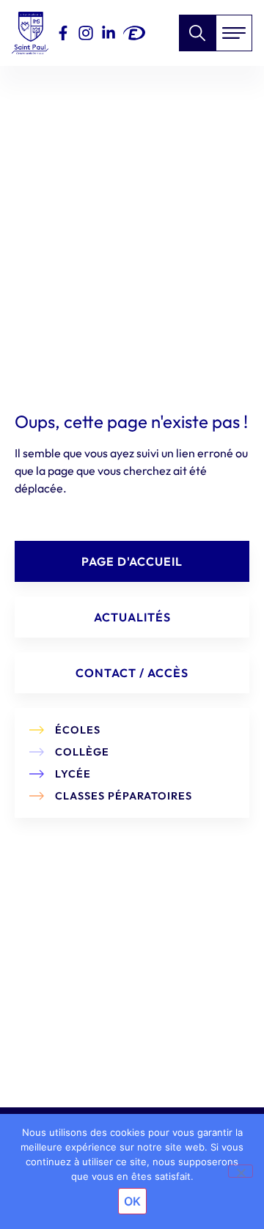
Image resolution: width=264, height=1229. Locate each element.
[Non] (240, 1171)
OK (132, 1201)
